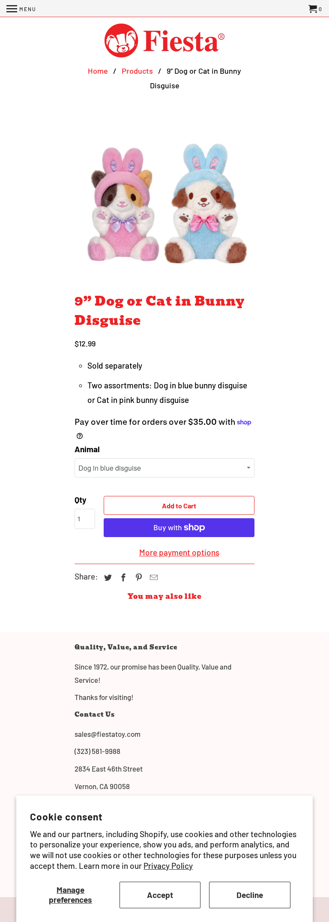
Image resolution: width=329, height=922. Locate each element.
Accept (160, 895)
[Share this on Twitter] (107, 577)
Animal (87, 449)
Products (137, 70)
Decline (249, 895)
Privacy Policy (168, 866)
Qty (81, 500)
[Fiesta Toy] (164, 41)
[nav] (21, 8)
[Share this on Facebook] (122, 577)
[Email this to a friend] (152, 577)
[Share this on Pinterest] (137, 577)
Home (98, 70)
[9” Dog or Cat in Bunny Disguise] (164, 202)
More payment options (179, 552)
